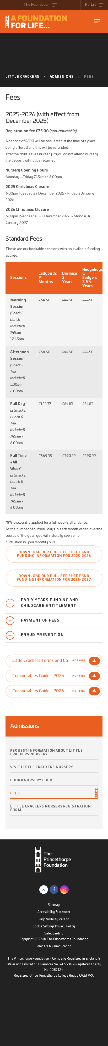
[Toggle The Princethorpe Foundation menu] (97, 21)
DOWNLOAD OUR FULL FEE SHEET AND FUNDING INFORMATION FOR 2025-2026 (54, 554)
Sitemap (54, 905)
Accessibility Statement (53, 912)
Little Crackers (22, 76)
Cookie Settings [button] (43, 926)
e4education (62, 946)
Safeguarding (53, 933)
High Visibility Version (54, 919)
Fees (89, 76)
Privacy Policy (65, 926)
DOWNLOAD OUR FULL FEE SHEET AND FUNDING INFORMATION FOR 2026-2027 (54, 578)
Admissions (62, 76)
